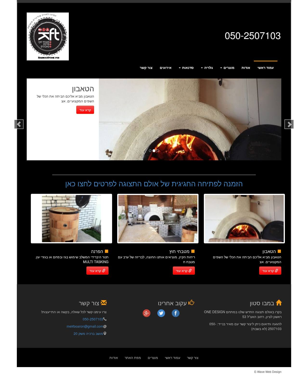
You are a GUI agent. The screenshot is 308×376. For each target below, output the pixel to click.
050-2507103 (93, 319)
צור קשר (146, 67)
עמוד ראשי (265, 67)
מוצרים (228, 67)
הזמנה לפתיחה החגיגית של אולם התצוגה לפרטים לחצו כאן (154, 183)
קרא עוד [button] (268, 270)
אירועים (166, 67)
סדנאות (187, 67)
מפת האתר (133, 357)
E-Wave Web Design (268, 372)
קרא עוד (85, 109)
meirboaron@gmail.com (85, 326)
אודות (246, 67)
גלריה (208, 67)
